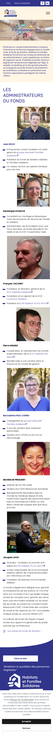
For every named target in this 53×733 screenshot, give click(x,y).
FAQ (8, 3)
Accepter (26, 721)
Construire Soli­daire (17, 299)
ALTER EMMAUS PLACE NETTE (33, 303)
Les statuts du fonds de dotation (24, 631)
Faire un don (20, 658)
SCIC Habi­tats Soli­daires (19, 292)
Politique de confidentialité (21, 699)
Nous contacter (22, 3)
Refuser (26, 728)
